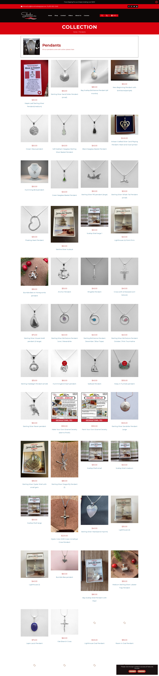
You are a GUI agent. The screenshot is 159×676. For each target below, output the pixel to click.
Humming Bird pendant (34, 190)
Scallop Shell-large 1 (94, 233)
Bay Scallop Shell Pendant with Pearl (94, 599)
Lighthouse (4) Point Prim (124, 240)
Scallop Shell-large (34, 523)
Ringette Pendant (94, 292)
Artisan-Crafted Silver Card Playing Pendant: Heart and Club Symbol (124, 143)
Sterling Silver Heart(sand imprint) (94, 532)
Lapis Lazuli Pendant (34, 643)
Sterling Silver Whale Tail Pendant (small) (124, 196)
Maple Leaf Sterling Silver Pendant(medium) (34, 104)
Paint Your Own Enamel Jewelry (94, 429)
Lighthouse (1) (34, 585)
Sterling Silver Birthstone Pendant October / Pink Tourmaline (124, 339)
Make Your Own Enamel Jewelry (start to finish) (64, 431)
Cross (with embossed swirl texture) (124, 293)
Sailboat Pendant (94, 384)
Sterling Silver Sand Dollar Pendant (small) (64, 95)
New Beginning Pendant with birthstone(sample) (124, 88)
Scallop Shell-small (94, 468)
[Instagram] (131, 6)
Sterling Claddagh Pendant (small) (34, 384)
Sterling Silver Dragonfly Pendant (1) (64, 485)
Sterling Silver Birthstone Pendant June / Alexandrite (64, 339)
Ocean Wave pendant (34, 149)
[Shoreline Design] (29, 15)
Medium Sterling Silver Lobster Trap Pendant (124, 586)
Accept (132, 671)
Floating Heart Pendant (34, 240)
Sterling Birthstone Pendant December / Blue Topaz (94, 339)
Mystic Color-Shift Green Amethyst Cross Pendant (64, 540)
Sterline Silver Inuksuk (64, 249)
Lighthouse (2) (124, 530)
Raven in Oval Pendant (124, 643)
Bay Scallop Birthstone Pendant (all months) (94, 91)
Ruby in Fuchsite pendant (124, 384)
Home (75, 32)
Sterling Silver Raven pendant (34, 426)
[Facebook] (129, 6)
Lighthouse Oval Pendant (94, 643)
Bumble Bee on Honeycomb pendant (34, 294)
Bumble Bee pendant (64, 577)
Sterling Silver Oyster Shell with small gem (34, 485)
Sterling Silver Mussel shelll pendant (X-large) (34, 339)
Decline (141, 671)
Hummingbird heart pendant (64, 384)
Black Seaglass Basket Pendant (94, 149)
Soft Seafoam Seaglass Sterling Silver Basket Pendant (64, 150)
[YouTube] (137, 6)
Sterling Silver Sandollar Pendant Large (124, 427)
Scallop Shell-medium (124, 468)
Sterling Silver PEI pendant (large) (94, 195)
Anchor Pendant (64, 292)
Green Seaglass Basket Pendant (64, 195)
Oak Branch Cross (64, 641)
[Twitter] (134, 6)
